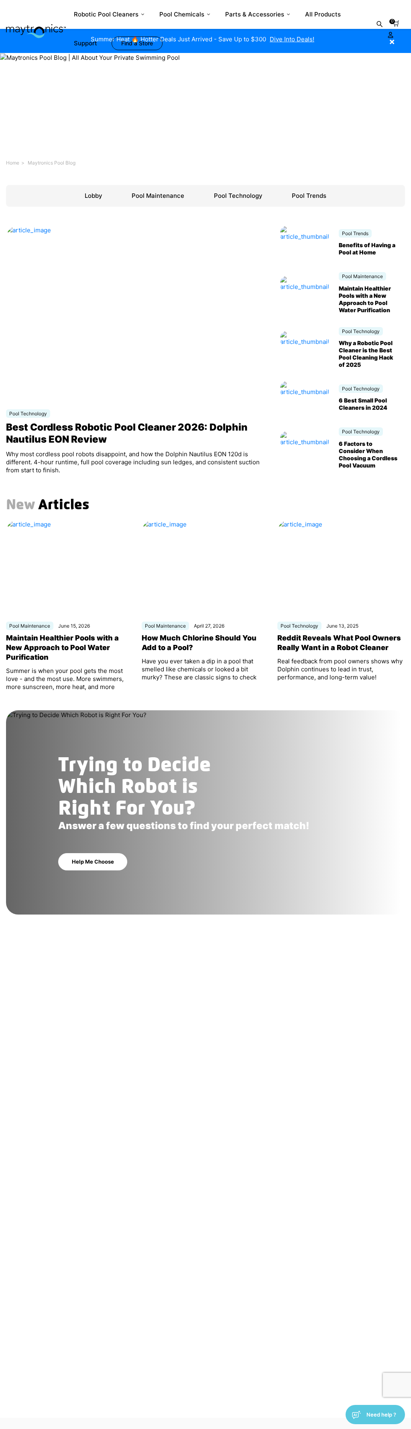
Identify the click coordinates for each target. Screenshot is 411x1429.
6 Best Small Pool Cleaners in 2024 (363, 404)
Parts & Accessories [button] (254, 14)
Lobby (93, 195)
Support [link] (85, 43)
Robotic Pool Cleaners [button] (106, 14)
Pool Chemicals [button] (181, 14)
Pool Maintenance (158, 195)
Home (12, 163)
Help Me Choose (93, 861)
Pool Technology (238, 195)
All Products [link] (323, 14)
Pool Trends (309, 195)
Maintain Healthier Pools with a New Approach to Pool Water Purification (365, 299)
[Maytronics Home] (36, 27)
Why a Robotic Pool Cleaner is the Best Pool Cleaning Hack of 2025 (366, 353)
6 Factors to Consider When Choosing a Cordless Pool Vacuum (368, 454)
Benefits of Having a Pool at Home (367, 249)
